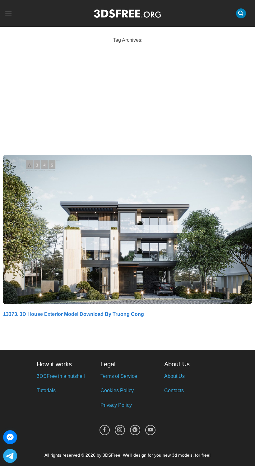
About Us (174, 376)
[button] (8, 13)
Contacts (174, 390)
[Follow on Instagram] (120, 430)
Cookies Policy (117, 390)
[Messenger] (10, 437)
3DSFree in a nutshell (61, 376)
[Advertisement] (127, 100)
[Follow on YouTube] (150, 430)
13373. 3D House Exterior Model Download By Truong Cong (73, 314)
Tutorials (46, 390)
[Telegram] (10, 456)
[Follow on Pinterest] (135, 430)
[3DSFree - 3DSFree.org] (127, 13)
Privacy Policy (116, 405)
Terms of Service (118, 376)
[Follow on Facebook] (105, 430)
